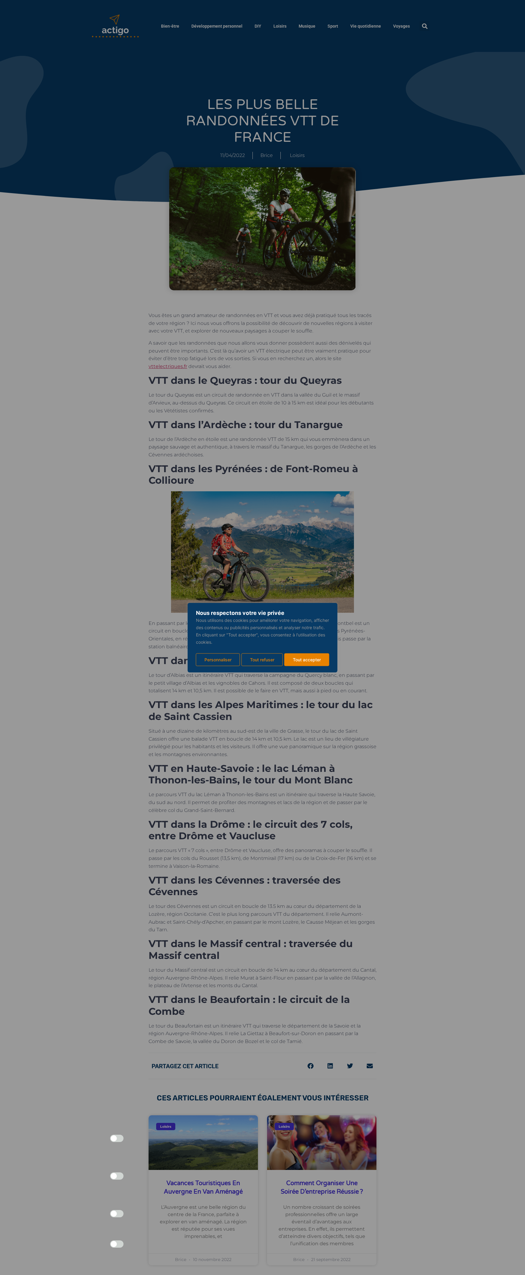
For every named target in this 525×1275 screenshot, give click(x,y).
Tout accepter (307, 659)
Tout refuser (262, 659)
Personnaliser (218, 659)
